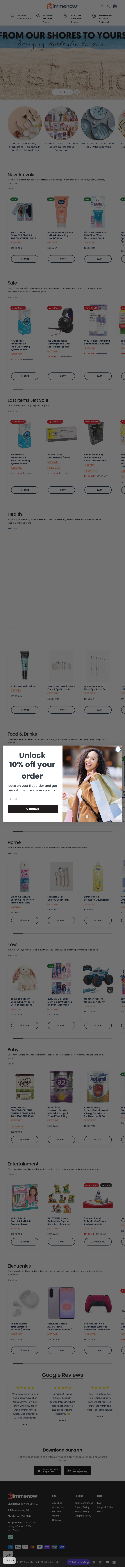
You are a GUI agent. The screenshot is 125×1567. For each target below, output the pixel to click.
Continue (32, 809)
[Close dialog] (118, 749)
